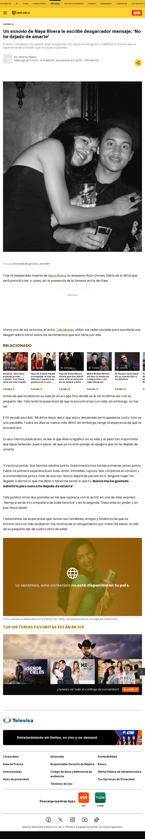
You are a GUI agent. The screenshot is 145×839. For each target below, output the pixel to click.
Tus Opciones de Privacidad (116, 779)
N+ (17, 4)
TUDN (25, 4)
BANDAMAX (106, 4)
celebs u (8, 24)
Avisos (102, 764)
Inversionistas (12, 771)
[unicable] (21, 13)
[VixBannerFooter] (72, 737)
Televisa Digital (27, 57)
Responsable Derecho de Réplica (72, 764)
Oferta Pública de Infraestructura (119, 771)
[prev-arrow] (0, 671)
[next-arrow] (141, 671)
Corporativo (11, 756)
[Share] (138, 63)
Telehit (92, 4)
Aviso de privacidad (16, 779)
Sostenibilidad (107, 756)
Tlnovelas (121, 4)
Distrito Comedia (73, 4)
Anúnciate (57, 756)
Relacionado (17, 345)
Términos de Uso (61, 783)
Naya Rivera (57, 275)
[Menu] (5, 13)
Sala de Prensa (13, 764)
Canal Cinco (39, 4)
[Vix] (137, 13)
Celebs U (8, 389)
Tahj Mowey (65, 330)
